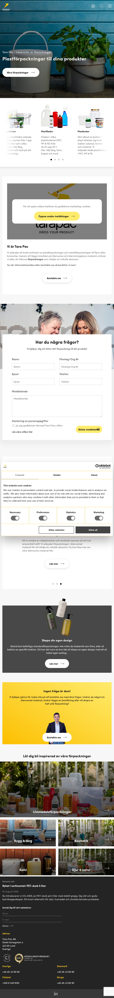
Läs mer (53, 563)
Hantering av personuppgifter (30, 421)
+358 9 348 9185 (10, 982)
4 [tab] (63, 161)
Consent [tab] (19, 475)
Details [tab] (57, 475)
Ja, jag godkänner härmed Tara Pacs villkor (39, 425)
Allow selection (56, 530)
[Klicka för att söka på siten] (101, 7)
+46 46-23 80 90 (11, 971)
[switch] (43, 518)
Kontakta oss (54, 278)
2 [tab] (55, 161)
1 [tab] (51, 161)
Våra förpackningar (17, 72)
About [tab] (94, 475)
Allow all (92, 530)
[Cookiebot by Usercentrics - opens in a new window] (98, 466)
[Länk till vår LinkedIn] (57, 993)
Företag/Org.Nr (69, 359)
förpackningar (35, 259)
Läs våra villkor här (22, 431)
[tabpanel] (54, 132)
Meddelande (20, 391)
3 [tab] (59, 161)
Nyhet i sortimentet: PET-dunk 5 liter (24, 886)
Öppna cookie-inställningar (54, 216)
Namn (15, 359)
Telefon (63, 374)
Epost (15, 374)
